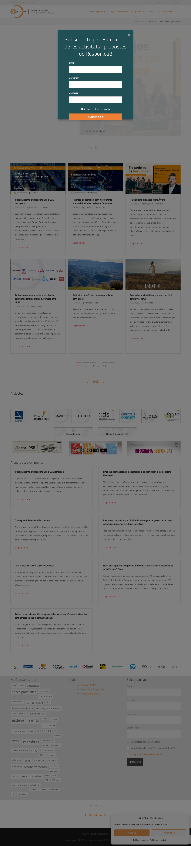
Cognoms (74, 78)
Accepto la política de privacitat (97, 109)
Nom (71, 63)
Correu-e (73, 93)
